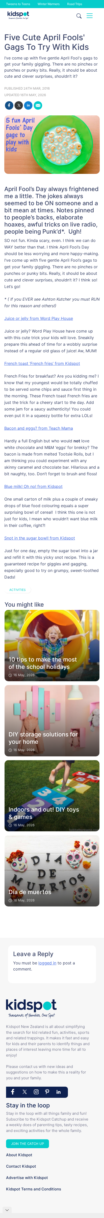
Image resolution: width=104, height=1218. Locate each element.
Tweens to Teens (18, 4)
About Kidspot (19, 1154)
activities (17, 590)
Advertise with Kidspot (27, 1177)
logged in (47, 962)
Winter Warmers (49, 4)
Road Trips (74, 4)
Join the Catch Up (27, 1144)
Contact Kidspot (21, 1166)
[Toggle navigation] (89, 15)
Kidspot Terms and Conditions (33, 1189)
